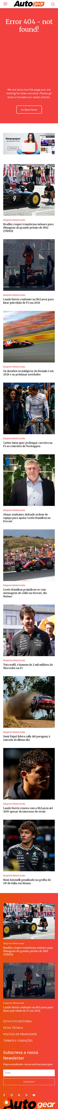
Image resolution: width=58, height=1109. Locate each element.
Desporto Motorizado (14, 220)
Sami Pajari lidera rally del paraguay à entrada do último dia (26, 738)
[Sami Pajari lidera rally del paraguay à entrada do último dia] (29, 702)
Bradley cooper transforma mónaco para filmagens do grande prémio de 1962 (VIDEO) (28, 228)
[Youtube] (34, 1095)
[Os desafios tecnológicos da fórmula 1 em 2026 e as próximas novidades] (29, 336)
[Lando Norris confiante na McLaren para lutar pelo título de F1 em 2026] (29, 265)
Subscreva (29, 1081)
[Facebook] (4, 1095)
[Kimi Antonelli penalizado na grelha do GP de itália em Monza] (29, 845)
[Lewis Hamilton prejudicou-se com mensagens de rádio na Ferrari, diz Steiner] (29, 555)
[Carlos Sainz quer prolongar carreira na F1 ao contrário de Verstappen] (29, 408)
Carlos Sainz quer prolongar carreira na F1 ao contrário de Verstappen (27, 444)
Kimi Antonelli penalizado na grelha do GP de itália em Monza (27, 881)
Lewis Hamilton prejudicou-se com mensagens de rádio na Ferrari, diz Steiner (25, 593)
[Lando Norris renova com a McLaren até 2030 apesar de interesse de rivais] (29, 774)
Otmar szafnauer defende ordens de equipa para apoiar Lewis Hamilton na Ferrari (26, 518)
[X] (26, 1095)
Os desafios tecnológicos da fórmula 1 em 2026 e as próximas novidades (28, 373)
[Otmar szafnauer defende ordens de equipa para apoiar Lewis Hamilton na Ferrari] (29, 480)
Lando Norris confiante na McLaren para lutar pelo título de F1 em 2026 (28, 301)
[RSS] (19, 1095)
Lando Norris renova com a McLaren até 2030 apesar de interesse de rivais (28, 810)
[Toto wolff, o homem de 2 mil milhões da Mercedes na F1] (29, 630)
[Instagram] (12, 1095)
